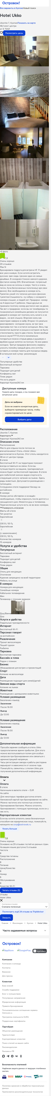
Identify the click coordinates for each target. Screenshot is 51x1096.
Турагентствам (8, 1035)
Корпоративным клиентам (13, 1039)
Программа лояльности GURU (15, 1017)
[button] (24, 51)
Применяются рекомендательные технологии (22, 1092)
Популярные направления (13, 998)
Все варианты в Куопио (11, 8)
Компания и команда (11, 963)
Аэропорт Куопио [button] (8, 438)
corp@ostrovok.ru (22, 824)
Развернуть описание (13, 507)
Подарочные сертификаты (13, 1021)
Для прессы (7, 976)
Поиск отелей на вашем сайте (15, 1043)
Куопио (30, 923)
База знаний (7, 985)
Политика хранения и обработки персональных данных (23, 1087)
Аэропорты (5, 435)
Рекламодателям (9, 1047)
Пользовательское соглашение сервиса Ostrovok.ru (19, 1011)
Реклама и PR (8, 1051)
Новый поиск (29, 8)
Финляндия (18, 923)
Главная (5, 923)
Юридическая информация (14, 1002)
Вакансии (6, 972)
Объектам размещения (12, 1031)
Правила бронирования (12, 1006)
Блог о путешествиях (11, 994)
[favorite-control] (1, 33)
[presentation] (24, 905)
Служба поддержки (10, 990)
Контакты (6, 968)
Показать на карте (27, 22)
